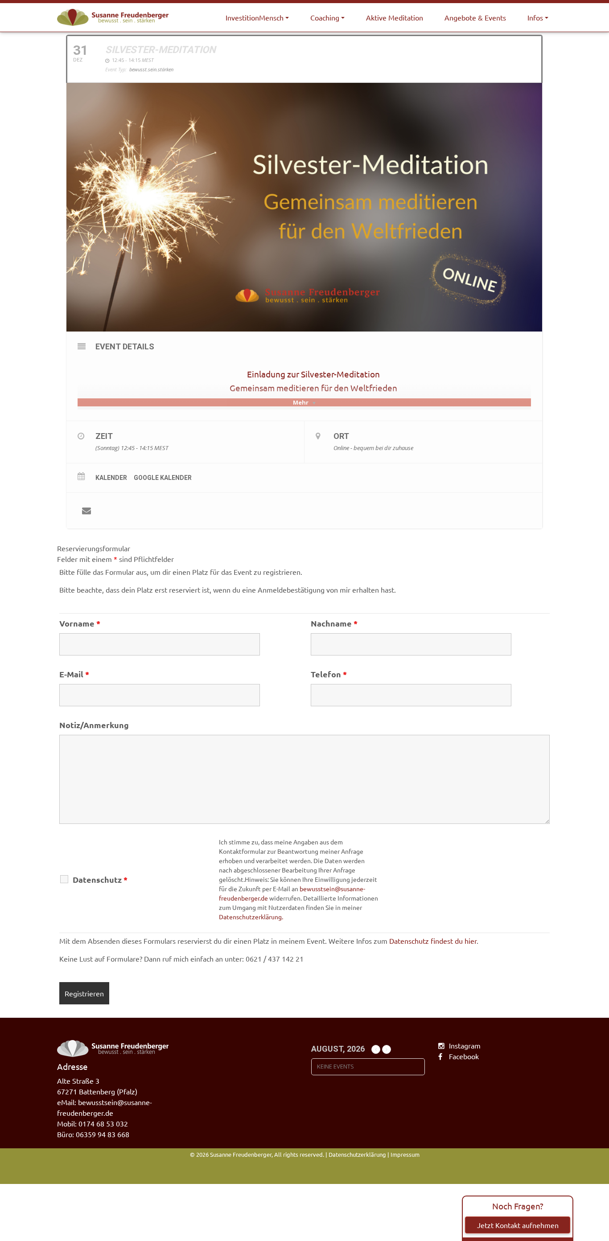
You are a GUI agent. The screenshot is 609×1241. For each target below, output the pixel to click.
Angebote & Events (475, 17)
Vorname (79, 623)
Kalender (111, 477)
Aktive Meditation (394, 17)
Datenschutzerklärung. (251, 917)
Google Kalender (163, 477)
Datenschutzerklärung (357, 1154)
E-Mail (74, 674)
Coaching (324, 17)
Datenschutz (100, 879)
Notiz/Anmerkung (94, 725)
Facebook (464, 1056)
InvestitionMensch (255, 17)
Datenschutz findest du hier (433, 940)
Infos (535, 17)
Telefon (329, 674)
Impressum (405, 1154)
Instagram (465, 1045)
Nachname (334, 623)
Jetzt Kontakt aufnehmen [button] (518, 1225)
